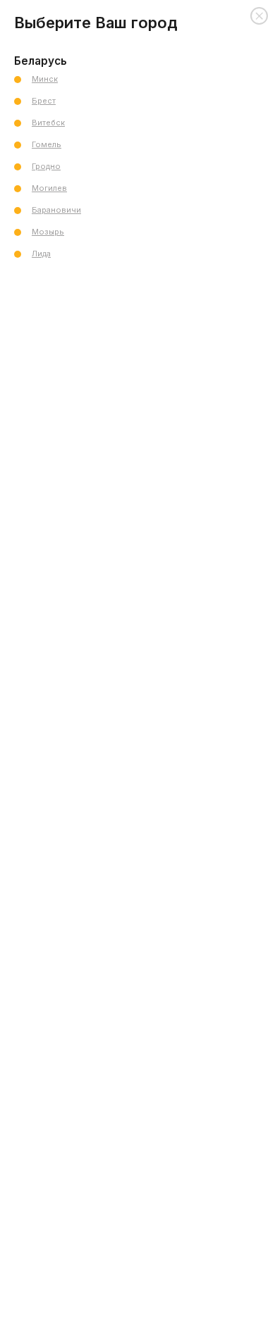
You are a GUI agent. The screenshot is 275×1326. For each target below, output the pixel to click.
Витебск (48, 122)
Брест (44, 101)
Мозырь (48, 232)
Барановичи (56, 210)
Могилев (49, 188)
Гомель (46, 144)
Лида (41, 253)
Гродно (46, 166)
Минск (45, 79)
